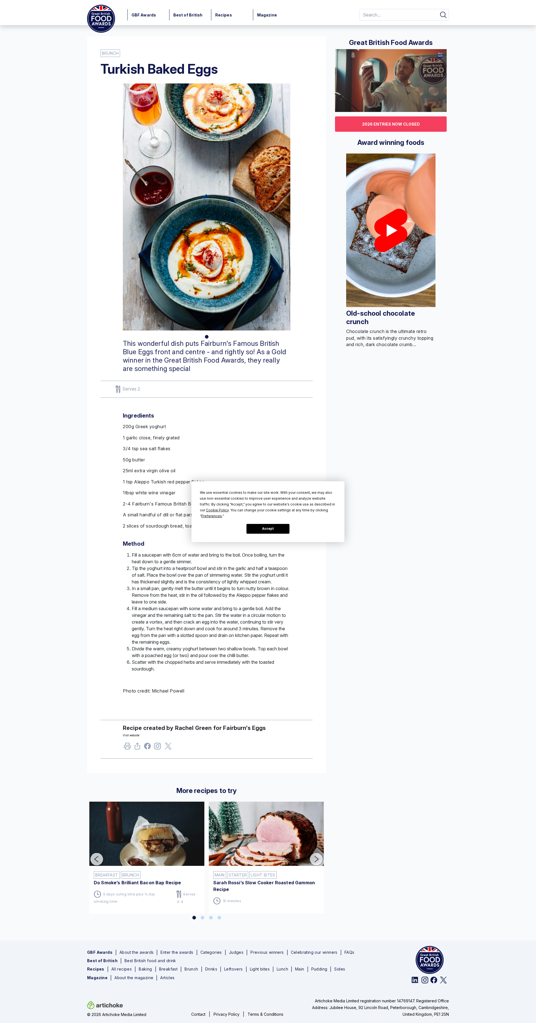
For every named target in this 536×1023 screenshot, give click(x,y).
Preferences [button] (211, 516)
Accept (268, 529)
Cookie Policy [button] (217, 510)
